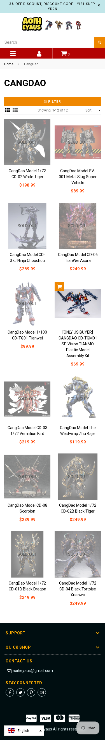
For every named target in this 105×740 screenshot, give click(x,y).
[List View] (15, 110)
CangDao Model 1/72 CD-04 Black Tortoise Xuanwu (77, 589)
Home (8, 64)
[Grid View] (7, 110)
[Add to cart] (59, 286)
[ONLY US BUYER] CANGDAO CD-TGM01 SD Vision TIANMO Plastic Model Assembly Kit (78, 344)
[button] (24, 730)
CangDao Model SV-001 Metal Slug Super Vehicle (78, 177)
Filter (54, 102)
